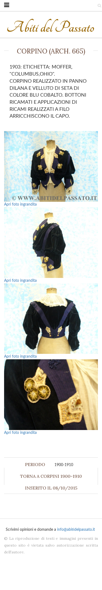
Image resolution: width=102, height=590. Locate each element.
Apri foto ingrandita (20, 204)
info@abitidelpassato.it (76, 530)
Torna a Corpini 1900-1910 (51, 476)
